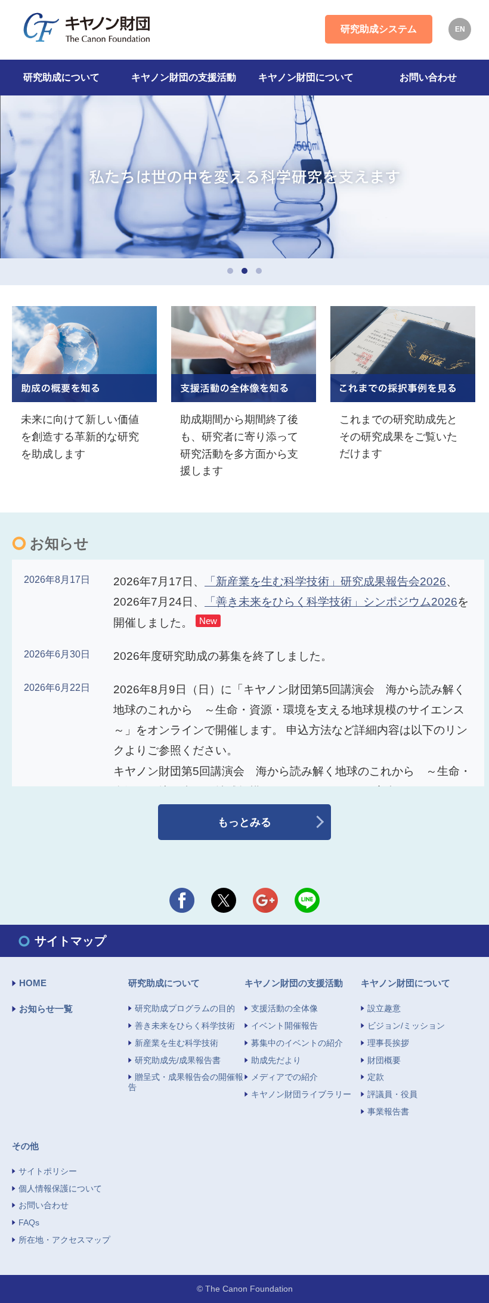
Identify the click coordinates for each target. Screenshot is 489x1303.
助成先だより (276, 1060)
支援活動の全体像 (284, 1008)
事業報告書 (388, 1111)
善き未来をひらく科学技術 (185, 1025)
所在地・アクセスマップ (64, 1240)
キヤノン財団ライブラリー (301, 1094)
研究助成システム (379, 29)
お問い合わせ (43, 1205)
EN (460, 29)
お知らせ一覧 (46, 1009)
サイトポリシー (47, 1171)
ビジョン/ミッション (406, 1025)
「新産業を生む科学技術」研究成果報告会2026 (325, 581)
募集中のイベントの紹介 (297, 1043)
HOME (33, 983)
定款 (375, 1077)
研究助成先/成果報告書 (178, 1060)
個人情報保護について (60, 1188)
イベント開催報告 (284, 1025)
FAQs (28, 1222)
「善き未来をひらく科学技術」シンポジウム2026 (331, 601)
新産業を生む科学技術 (176, 1043)
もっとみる (244, 822)
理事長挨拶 (388, 1043)
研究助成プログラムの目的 (185, 1008)
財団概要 (384, 1060)
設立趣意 (384, 1008)
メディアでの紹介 (284, 1077)
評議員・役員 (392, 1094)
